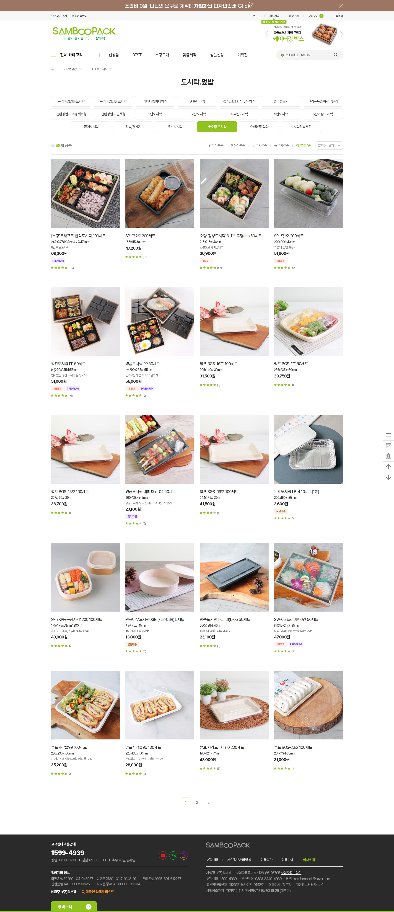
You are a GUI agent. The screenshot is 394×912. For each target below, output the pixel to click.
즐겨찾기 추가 (59, 16)
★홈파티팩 (197, 101)
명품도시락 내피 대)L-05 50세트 (225, 619)
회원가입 (274, 16)
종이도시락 (91, 127)
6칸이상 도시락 (323, 114)
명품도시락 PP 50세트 (142, 363)
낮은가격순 (259, 145)
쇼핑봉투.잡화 (259, 127)
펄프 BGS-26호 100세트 (293, 747)
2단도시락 (155, 114)
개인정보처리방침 (239, 860)
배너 (197, 5)
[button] (266, 33)
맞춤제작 (189, 54)
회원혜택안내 (79, 16)
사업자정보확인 (291, 873)
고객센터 (338, 16)
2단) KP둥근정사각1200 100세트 (76, 619)
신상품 (114, 54)
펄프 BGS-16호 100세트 (219, 363)
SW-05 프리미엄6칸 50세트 (296, 619)
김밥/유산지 (133, 127)
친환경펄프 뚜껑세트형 (71, 114)
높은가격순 (281, 145)
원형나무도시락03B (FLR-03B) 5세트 (154, 619)
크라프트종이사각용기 (323, 101)
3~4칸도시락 (239, 114)
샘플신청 (217, 54)
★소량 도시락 (99, 69)
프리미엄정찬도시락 (113, 101)
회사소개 (309, 860)
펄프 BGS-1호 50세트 (291, 363)
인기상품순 (216, 145)
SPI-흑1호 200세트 (288, 235)
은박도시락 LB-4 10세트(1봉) (296, 491)
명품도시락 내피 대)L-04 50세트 (150, 491)
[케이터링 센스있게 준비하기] (304, 45)
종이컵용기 (281, 101)
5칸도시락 (281, 114)
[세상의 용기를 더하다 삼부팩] (84, 38)
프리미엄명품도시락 (71, 101)
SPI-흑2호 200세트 (140, 235)
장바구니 (315, 16)
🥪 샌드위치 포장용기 (293, 55)
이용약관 (266, 860)
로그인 (256, 16)
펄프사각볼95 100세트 (143, 747)
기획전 (242, 54)
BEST (137, 54)
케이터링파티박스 (155, 101)
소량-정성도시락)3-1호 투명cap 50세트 (231, 235)
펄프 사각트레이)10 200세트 (222, 747)
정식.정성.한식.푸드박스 (239, 101)
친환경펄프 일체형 (113, 114)
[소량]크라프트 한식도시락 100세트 (78, 235)
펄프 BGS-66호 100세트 (219, 491)
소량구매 (162, 54)
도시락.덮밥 (69, 69)
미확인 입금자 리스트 (100, 892)
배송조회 (294, 16)
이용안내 (287, 860)
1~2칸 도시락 (197, 114)
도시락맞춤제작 (301, 127)
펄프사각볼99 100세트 (69, 747)
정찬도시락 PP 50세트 (68, 363)
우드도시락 (175, 127)
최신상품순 (238, 145)
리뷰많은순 (303, 145)
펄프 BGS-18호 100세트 (70, 491)
